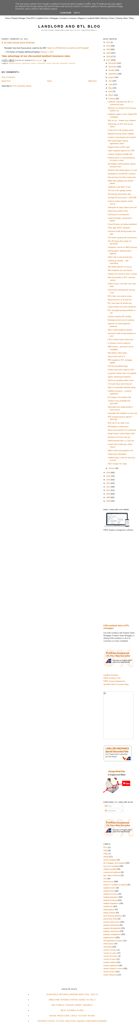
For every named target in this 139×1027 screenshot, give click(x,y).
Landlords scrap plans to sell (119, 187)
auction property (109, 860)
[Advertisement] (120, 578)
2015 (108, 476)
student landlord (109, 962)
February (112, 99)
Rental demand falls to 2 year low (121, 441)
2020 (108, 49)
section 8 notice (109, 959)
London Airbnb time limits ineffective (122, 307)
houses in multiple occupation (115, 885)
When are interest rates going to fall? (72, 1000)
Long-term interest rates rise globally (122, 373)
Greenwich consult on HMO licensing (122, 247)
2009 (108, 497)
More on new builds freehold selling (121, 387)
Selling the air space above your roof (122, 207)
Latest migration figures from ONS (121, 151)
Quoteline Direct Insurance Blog (115, 684)
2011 (108, 490)
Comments (111, 811)
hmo (105, 879)
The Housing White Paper (118, 366)
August (111, 77)
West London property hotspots (120, 330)
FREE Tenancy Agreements (114, 681)
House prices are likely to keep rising (72, 1016)
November (112, 67)
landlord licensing (110, 900)
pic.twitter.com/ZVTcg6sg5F (78, 48)
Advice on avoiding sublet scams (121, 380)
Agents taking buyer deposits (119, 377)
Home (7, 18)
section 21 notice (110, 953)
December (112, 63)
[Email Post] (44, 60)
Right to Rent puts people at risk (120, 450)
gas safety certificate (111, 875)
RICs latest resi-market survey (120, 296)
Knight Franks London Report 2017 (121, 434)
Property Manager (18, 18)
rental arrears (108, 944)
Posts (109, 806)
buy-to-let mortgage (111, 866)
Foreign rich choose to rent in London (122, 274)
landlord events (109, 888)
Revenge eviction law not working (121, 320)
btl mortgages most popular (114, 863)
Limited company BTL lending (119, 316)
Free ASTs (31, 18)
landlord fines (108, 891)
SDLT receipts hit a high (117, 464)
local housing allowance (112, 916)
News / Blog (128, 18)
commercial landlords (111, 872)
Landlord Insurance (110, 675)
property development (111, 928)
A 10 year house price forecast (120, 384)
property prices (67, 63)
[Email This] (2, 60)
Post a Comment (8, 77)
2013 (108, 483)
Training (119, 18)
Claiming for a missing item (118, 214)
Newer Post (6, 81)
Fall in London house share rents (120, 340)
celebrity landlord (110, 869)
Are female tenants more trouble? (72, 1005)
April (110, 91)
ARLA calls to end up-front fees (120, 257)
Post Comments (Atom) (22, 86)
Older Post (92, 81)
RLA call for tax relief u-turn (118, 423)
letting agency (108, 910)
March (111, 95)
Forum (111, 18)
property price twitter (48, 63)
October (111, 70)
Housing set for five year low (119, 437)
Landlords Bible (93, 18)
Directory (104, 18)
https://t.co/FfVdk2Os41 (56, 48)
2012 (108, 487)
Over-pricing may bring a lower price (122, 177)
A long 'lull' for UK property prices (121, 130)
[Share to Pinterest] (13, 60)
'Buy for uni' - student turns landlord (121, 120)
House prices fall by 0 (116, 356)
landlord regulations (111, 903)
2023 (108, 42)
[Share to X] (8, 60)
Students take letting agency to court (122, 170)
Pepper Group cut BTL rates (119, 147)
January (111, 468)
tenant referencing (110, 975)
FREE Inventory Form (112, 678)
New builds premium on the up (120, 267)
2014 (108, 480)
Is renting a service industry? (119, 343)
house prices (15, 63)
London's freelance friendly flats (120, 154)
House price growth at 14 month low (122, 430)
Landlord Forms (43, 18)
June (110, 84)
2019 (108, 53)
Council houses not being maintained (122, 224)
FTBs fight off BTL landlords (119, 228)
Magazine (82, 18)
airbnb (105, 857)
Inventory (73, 18)
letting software (109, 913)
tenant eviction (109, 972)
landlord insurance (110, 894)
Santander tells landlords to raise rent (122, 413)
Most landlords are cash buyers (120, 270)
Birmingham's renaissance (118, 426)
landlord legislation (110, 897)
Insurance (64, 18)
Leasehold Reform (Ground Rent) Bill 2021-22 (72, 994)
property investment (111, 931)
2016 (108, 473)
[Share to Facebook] (10, 60)
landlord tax (108, 906)
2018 (108, 57)
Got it (77, 13)
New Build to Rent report (117, 353)
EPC (105, 847)
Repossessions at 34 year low (119, 300)
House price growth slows (118, 211)
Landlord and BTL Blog (69, 26)
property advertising (111, 925)
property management (112, 934)
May (110, 88)
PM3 (105, 851)
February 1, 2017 (47, 52)
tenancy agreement (111, 965)
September (113, 74)
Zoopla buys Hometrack (117, 454)
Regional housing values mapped (121, 134)
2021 (108, 46)
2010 (108, 494)
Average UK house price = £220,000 (122, 198)
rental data (107, 947)
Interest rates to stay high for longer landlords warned (72, 1021)
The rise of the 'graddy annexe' (120, 190)
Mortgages (54, 18)
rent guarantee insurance (113, 941)
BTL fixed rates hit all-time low (120, 303)
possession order (110, 919)
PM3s (105, 854)
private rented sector (111, 922)
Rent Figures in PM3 (72, 1010)
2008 (108, 501)
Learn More (65, 13)
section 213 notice (110, 956)
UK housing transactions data (119, 194)
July (110, 81)
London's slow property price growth (122, 137)
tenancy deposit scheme (113, 968)
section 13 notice (110, 950)
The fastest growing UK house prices (122, 238)
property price (29, 63)
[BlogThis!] (5, 60)
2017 (108, 60)
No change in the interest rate (119, 397)
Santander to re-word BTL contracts (122, 174)
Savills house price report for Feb (121, 370)
